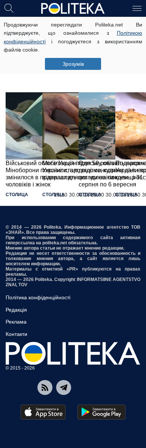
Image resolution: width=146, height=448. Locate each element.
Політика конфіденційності (38, 297)
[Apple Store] (43, 412)
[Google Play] (101, 412)
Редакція (16, 310)
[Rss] (44, 387)
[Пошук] (8, 8)
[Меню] (137, 8)
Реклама (16, 322)
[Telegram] (63, 387)
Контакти (16, 334)
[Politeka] (73, 8)
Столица (17, 194)
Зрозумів (73, 64)
